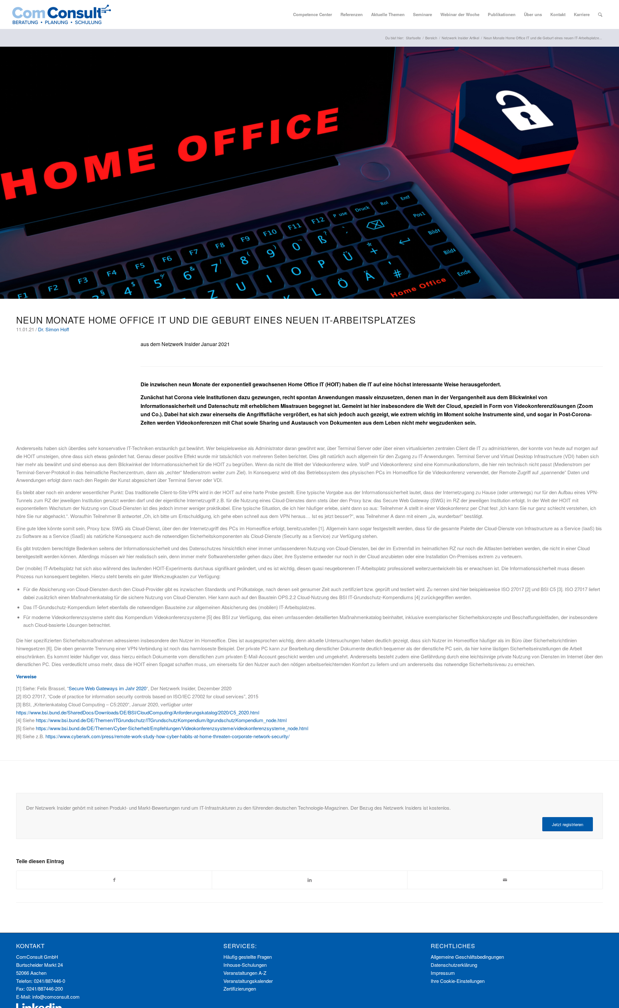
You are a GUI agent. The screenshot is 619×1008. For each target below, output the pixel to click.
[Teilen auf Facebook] (114, 880)
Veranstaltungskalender (248, 980)
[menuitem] (312, 14)
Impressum (443, 972)
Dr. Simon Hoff (53, 329)
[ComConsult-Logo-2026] (61, 14)
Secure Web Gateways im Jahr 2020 (107, 688)
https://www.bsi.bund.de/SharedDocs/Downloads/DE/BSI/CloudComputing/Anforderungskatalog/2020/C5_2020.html (137, 712)
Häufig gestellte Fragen (247, 956)
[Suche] (600, 14)
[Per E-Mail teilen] (505, 880)
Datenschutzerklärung (454, 964)
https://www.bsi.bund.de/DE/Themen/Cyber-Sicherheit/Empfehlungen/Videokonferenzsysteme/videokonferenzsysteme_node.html (172, 728)
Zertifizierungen (239, 988)
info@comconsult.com (56, 996)
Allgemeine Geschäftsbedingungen (467, 956)
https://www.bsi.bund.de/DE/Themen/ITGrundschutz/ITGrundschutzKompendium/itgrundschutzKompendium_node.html (161, 720)
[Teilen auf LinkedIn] (309, 880)
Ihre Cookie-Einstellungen (458, 980)
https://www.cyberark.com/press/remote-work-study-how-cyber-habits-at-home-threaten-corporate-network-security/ (167, 736)
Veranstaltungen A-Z (244, 972)
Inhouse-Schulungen (245, 964)
